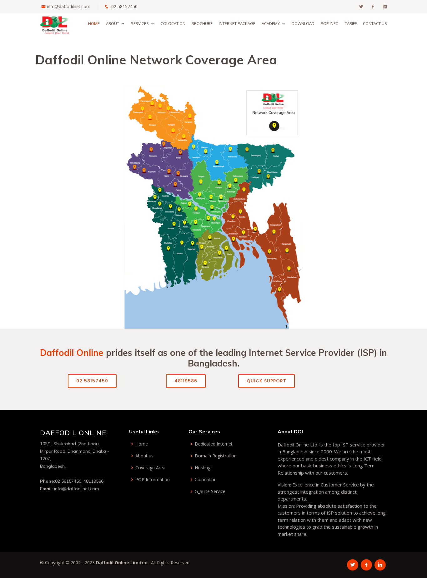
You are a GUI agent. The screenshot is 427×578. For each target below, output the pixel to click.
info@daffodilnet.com (68, 6)
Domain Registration (216, 456)
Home (94, 23)
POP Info (330, 23)
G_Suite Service (210, 491)
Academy (271, 23)
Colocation (173, 23)
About (112, 23)
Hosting (202, 468)
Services (140, 23)
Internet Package (237, 23)
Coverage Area (150, 468)
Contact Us (375, 23)
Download (303, 23)
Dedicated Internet (214, 444)
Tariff (351, 23)
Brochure (202, 23)
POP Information (152, 479)
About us (144, 456)
